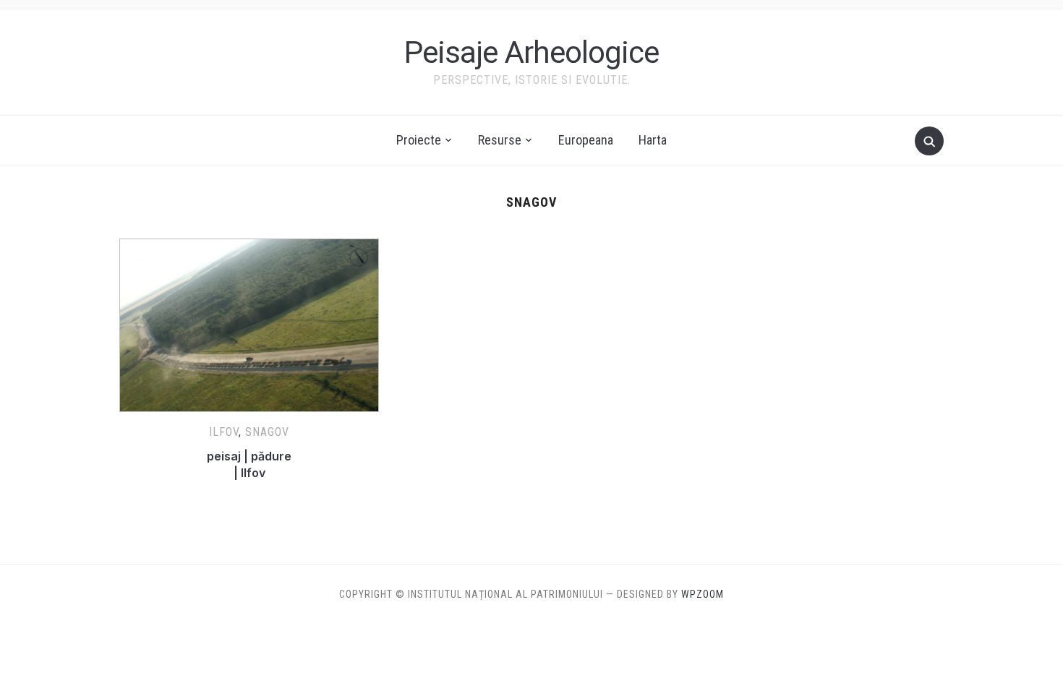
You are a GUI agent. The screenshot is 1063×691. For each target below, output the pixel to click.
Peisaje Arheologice (531, 52)
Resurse (499, 139)
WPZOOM (702, 594)
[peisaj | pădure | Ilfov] (249, 247)
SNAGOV (267, 432)
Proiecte (418, 139)
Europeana (585, 139)
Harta (653, 139)
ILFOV (224, 432)
